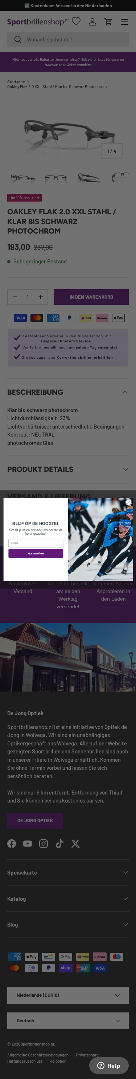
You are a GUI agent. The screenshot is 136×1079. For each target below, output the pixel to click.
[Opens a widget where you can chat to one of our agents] (109, 1066)
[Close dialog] (128, 502)
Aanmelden (36, 553)
